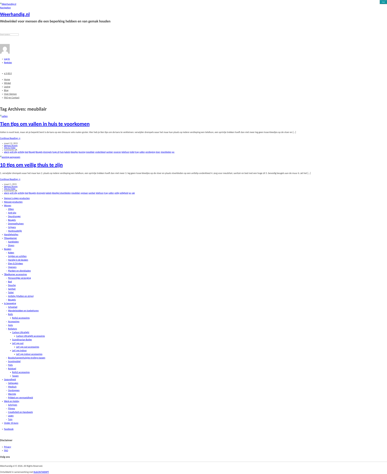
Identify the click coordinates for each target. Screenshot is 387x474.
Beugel (32, 152)
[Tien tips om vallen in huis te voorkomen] (4, 116)
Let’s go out (17, 343)
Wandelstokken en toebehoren (23, 311)
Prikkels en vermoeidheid (20, 398)
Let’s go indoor (19, 350)
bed (26, 152)
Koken (11, 253)
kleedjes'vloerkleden (61, 193)
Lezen (11, 416)
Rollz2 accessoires (21, 318)
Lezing (7, 87)
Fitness (11, 408)
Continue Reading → (10, 138)
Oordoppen (14, 390)
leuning (82, 152)
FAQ (6, 450)
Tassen (15, 376)
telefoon (125, 152)
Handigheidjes (11, 234)
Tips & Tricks (9, 148)
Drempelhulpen (16, 224)
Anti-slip (12, 213)
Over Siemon (10, 94)
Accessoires (13, 321)
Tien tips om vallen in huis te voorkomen (45, 124)
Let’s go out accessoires (27, 347)
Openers (12, 267)
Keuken (7, 249)
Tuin (10, 419)
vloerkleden (166, 152)
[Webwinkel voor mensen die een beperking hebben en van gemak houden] (8, 4)
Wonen (7, 205)
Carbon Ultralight (20, 332)
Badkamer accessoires (16, 274)
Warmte (12, 394)
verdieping (150, 152)
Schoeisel (12, 307)
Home (7, 79)
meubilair (90, 152)
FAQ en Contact (11, 98)
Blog (6, 90)
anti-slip (13, 152)
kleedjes (74, 152)
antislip (21, 152)
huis (62, 152)
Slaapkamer (11, 238)
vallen (142, 152)
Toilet (11, 292)
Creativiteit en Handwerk (20, 412)
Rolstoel (12, 369)
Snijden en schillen (17, 256)
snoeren (117, 152)
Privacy (7, 447)
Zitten (11, 209)
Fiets (10, 365)
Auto (10, 325)
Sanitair (12, 289)
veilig (116, 193)
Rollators (12, 329)
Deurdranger (14, 216)
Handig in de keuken (18, 260)
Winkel (7, 83)
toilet (132, 152)
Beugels (39, 152)
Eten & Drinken (15, 263)
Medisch (12, 387)
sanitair (109, 152)
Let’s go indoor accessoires (29, 354)
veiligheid (124, 193)
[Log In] (5, 53)
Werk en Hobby (11, 401)
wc (173, 152)
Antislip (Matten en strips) (21, 296)
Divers (11, 245)
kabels (67, 152)
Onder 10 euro (11, 423)
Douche (12, 285)
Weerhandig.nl (15, 14)
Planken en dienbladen (19, 271)
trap (137, 152)
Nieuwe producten (13, 202)
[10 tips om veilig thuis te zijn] (10, 157)
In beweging (10, 303)
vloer (158, 152)
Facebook (9, 429)
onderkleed (100, 152)
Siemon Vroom (11, 146)
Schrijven (12, 405)
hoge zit (55, 152)
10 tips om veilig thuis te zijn (31, 165)
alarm (6, 152)
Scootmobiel (14, 361)
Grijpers (12, 227)
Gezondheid (10, 379)
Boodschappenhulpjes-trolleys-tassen (26, 358)
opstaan (84, 193)
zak (133, 193)
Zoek (383, 2)
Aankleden (13, 242)
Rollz (10, 314)
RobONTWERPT (41, 472)
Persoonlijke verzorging (19, 278)
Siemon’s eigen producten (17, 198)
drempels (47, 152)
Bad (10, 282)
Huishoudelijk (15, 231)
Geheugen (13, 383)
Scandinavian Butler (22, 340)
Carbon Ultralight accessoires (30, 336)
